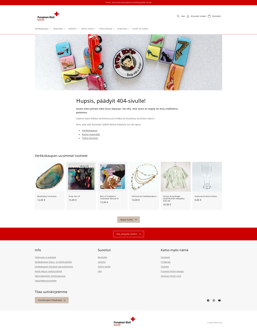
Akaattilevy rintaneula (46, 196)
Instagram (166, 262)
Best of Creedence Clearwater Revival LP (109, 197)
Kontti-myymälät (91, 134)
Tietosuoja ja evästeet (45, 257)
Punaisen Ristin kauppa (172, 271)
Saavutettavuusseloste (46, 280)
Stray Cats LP (74, 196)
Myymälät (102, 257)
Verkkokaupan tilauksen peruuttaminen (54, 266)
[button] (42, 29)
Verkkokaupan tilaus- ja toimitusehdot (53, 262)
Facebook (165, 257)
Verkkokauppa (89, 130)
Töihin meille (104, 266)
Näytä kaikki (126, 219)
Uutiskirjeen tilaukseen (50, 300)
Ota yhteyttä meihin (126, 234)
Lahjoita (102, 262)
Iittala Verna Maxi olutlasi (206, 196)
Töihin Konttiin (90, 138)
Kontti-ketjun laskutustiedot (48, 271)
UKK (100, 271)
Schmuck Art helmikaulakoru (144, 196)
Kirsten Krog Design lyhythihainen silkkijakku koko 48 (174, 198)
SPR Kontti (218, 323)
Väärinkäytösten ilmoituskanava (50, 276)
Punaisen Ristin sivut (171, 276)
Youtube (165, 266)
